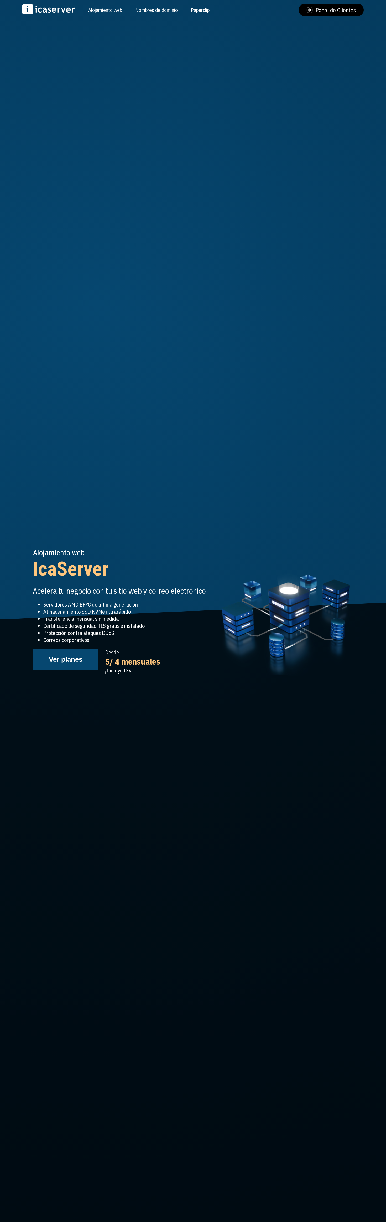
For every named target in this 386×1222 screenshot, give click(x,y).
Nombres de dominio (156, 10)
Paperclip (200, 10)
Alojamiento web (105, 10)
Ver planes (65, 659)
